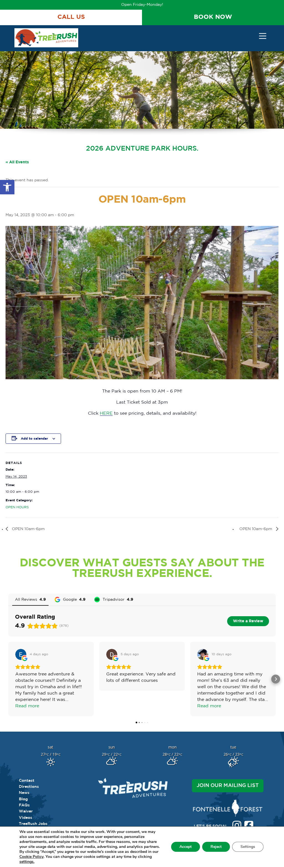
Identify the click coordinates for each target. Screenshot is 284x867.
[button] (7, 187)
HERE (106, 413)
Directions (29, 786)
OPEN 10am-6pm (28, 529)
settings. (26, 861)
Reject (216, 846)
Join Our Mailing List (228, 785)
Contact (26, 780)
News (24, 792)
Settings (247, 846)
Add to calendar (34, 438)
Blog (23, 799)
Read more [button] (27, 706)
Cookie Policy (31, 856)
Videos (25, 817)
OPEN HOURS (17, 507)
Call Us (71, 17)
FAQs (24, 805)
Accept (185, 846)
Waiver (26, 811)
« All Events (17, 162)
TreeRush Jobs (33, 823)
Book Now (213, 17)
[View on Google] (20, 654)
